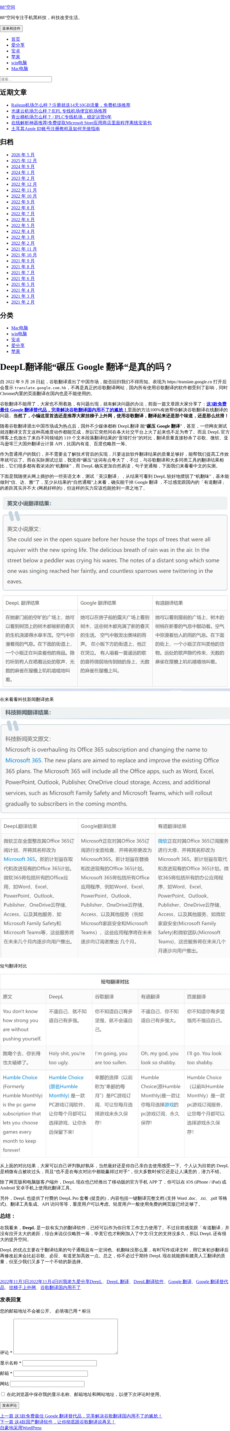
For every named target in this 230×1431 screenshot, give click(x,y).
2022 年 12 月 (24, 184)
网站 (4, 1383)
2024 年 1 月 (23, 172)
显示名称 (10, 1363)
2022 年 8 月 (23, 207)
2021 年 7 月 (23, 272)
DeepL (96, 1281)
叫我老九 (67, 1281)
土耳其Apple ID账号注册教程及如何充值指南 (55, 128)
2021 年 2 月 (23, 302)
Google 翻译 (180, 1281)
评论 (6, 1352)
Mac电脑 (19, 68)
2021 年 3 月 (23, 296)
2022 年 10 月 (24, 196)
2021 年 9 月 (23, 260)
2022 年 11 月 (24, 190)
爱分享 (18, 45)
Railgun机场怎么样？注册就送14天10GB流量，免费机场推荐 (70, 105)
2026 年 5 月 (23, 154)
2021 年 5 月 (23, 284)
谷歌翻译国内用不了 (60, 1287)
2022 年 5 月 (23, 225)
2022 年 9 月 (23, 201)
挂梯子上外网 (22, 1287)
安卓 (15, 51)
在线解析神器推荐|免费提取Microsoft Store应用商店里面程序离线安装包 (81, 122)
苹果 (15, 56)
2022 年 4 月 (23, 231)
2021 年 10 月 (24, 255)
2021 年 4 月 (23, 290)
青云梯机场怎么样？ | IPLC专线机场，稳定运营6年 (61, 116)
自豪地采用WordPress (21, 1427)
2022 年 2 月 (23, 243)
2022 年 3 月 (23, 237)
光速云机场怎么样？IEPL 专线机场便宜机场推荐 (59, 111)
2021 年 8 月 (23, 266)
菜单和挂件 (11, 28)
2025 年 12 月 (24, 160)
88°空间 (7, 7)
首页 (15, 39)
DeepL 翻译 (118, 1281)
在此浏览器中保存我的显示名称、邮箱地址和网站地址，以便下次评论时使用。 (85, 1394)
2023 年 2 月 (23, 178)
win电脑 (19, 62)
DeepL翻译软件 (149, 1281)
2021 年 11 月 (24, 249)
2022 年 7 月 (23, 213)
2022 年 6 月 (23, 219)
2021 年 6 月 (23, 278)
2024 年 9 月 (23, 166)
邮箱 (6, 1373)
